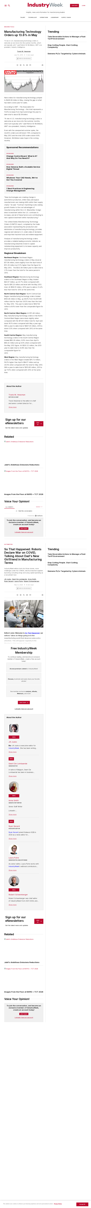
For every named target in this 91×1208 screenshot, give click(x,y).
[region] (23, 511)
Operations (44, 17)
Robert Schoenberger (31, 581)
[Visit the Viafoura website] (38, 515)
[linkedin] (21, 65)
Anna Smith (32, 579)
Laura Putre (18, 581)
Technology (32, 17)
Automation (8, 544)
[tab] (9, 506)
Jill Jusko (7, 579)
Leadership (55, 17)
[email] (30, 65)
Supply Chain (66, 17)
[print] (42, 65)
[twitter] (24, 65)
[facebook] (17, 65)
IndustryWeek (14, 748)
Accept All (82, 1204)
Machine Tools (9, 26)
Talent (22, 17)
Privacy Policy (58, 1203)
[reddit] (27, 65)
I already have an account (24, 532)
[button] (5, 5)
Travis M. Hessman (24, 51)
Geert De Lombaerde (19, 579)
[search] (9, 5)
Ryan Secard (8, 581)
